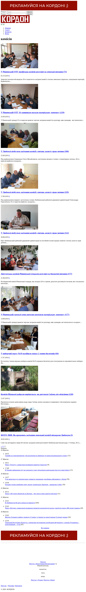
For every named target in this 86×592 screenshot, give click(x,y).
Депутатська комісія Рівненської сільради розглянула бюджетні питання (36, 274)
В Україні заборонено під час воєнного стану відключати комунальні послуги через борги (37, 470)
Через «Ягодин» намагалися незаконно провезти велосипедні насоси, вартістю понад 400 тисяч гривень (42, 508)
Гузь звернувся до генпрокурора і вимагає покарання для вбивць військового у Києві (35, 479)
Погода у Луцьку (37, 580)
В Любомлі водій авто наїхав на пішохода (20, 503)
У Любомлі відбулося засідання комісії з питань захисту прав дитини (35, 151)
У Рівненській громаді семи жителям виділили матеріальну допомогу (35, 314)
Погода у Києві (49, 580)
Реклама (11, 586)
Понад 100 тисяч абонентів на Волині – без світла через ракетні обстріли (31, 494)
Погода (43, 562)
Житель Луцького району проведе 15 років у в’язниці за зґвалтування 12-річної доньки (36, 517)
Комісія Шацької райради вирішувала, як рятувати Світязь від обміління (37, 394)
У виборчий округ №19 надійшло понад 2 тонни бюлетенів (30, 353)
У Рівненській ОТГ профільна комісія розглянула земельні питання (34, 72)
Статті (7, 30)
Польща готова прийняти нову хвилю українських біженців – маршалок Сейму (33, 484)
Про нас (4, 586)
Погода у (42, 564)
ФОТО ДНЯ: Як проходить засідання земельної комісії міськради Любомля (37, 435)
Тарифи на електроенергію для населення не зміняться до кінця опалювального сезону (36, 456)
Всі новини (45, 528)
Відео (7, 34)
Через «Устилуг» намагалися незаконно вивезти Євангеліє (26, 465)
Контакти (18, 586)
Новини (8, 28)
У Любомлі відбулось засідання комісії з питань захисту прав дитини (35, 192)
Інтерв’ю (8, 32)
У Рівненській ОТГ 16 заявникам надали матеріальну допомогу (32, 112)
